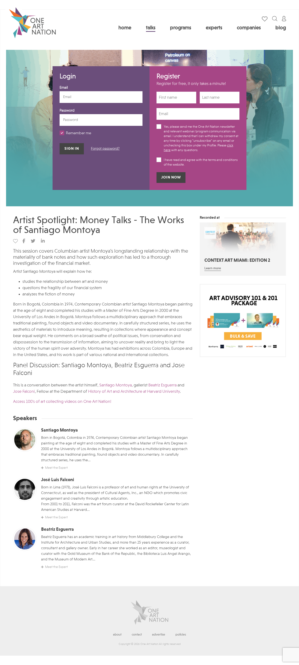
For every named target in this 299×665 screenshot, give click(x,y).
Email (64, 88)
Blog (280, 27)
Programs (180, 27)
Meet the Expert (56, 467)
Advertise (158, 634)
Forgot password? (105, 149)
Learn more (212, 268)
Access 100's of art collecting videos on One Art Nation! (62, 402)
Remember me (78, 133)
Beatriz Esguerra (162, 385)
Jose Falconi (24, 391)
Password (67, 111)
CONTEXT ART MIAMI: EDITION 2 (237, 260)
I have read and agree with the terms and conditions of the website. (201, 162)
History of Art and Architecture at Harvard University (134, 391)
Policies (180, 634)
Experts (214, 27)
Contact (137, 634)
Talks (150, 27)
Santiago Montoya (115, 385)
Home (124, 27)
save (15, 241)
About (117, 634)
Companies (249, 27)
